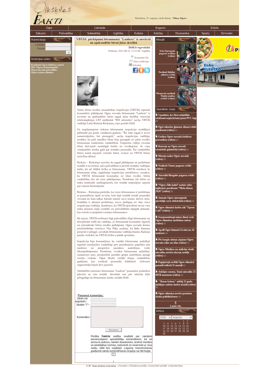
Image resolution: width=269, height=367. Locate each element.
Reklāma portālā (138, 365)
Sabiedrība (93, 33)
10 (164, 326)
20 (175, 328)
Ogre (49, 27)
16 (187, 326)
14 (179, 326)
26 (172, 331)
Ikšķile (215, 27)
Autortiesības (176, 365)
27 (175, 331)
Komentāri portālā (158, 365)
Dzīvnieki (226, 33)
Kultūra (138, 33)
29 (183, 331)
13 (175, 326)
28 (179, 331)
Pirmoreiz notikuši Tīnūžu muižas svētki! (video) (165, 96)
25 (168, 331)
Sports (206, 33)
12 (172, 326)
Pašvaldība (66, 33)
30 (187, 331)
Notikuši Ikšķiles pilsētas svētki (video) (167, 74)
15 (183, 326)
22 (183, 328)
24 (164, 331)
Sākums (41, 33)
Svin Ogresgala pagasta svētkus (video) (167, 53)
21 (179, 328)
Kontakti (123, 365)
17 (164, 328)
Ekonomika (182, 33)
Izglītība (118, 33)
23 (187, 328)
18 (168, 328)
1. (113, 354)
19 (172, 328)
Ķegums (161, 27)
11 (168, 326)
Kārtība (158, 33)
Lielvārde (99, 27)
